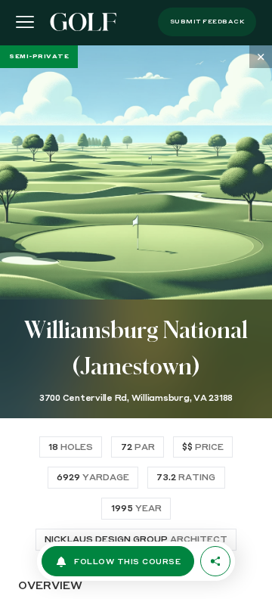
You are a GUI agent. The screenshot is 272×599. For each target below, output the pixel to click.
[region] (136, 322)
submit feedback (207, 22)
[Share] (215, 561)
